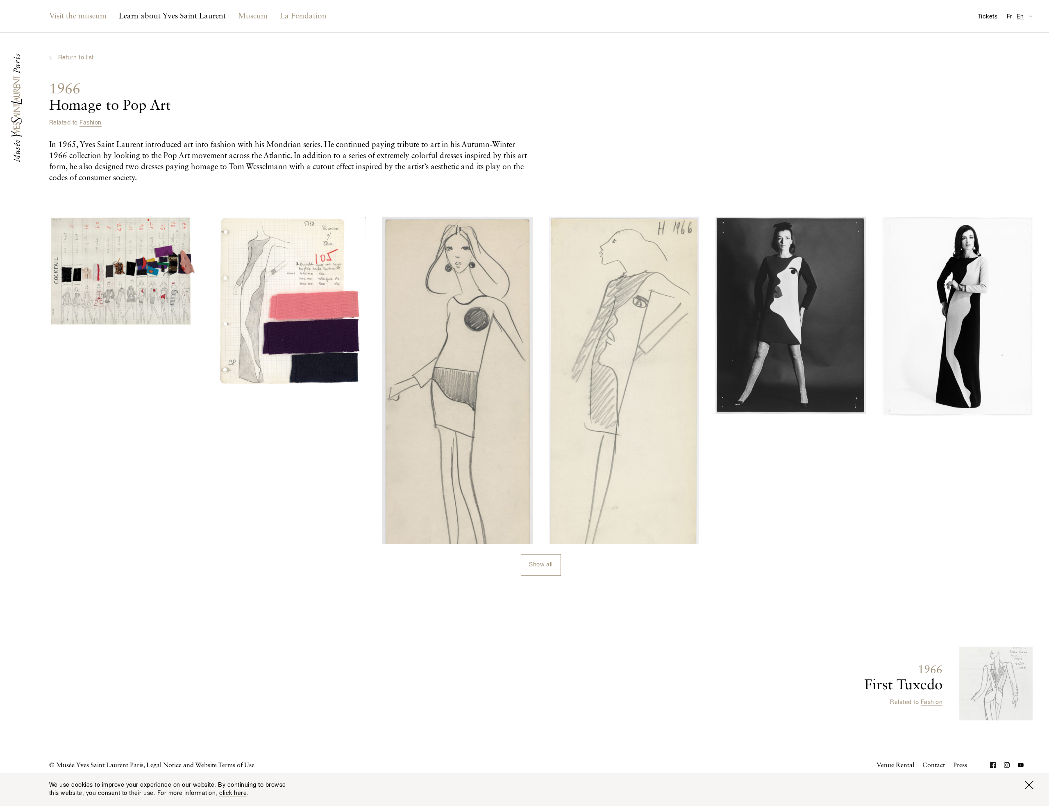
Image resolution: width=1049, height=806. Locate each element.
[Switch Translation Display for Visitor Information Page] (1030, 16)
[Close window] (1029, 785)
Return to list (76, 58)
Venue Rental (895, 765)
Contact (933, 765)
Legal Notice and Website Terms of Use (200, 765)
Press (960, 765)
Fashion (90, 123)
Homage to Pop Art (110, 97)
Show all (541, 565)
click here (233, 793)
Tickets (987, 17)
